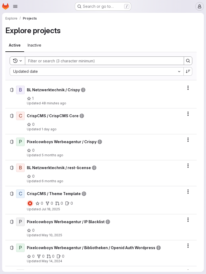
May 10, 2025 (52, 235)
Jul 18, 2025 (51, 209)
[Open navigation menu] (15, 6)
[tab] (14, 45)
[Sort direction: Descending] (188, 71)
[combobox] (96, 71)
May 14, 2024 (52, 261)
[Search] (188, 60)
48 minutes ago (54, 103)
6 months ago (52, 181)
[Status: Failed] (30, 203)
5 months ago (52, 155)
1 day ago (49, 129)
